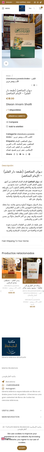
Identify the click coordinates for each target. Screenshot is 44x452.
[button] (9, 276)
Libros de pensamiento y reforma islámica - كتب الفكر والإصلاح (32, 293)
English (8, 438)
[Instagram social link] (34, 2)
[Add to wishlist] (18, 261)
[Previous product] (32, 85)
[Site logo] (22, 8)
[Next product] (36, 85)
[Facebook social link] (14, 154)
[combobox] (6, 438)
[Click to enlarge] (6, 63)
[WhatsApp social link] (37, 2)
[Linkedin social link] (23, 154)
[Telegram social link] (29, 154)
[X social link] (17, 154)
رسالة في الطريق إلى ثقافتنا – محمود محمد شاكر (32, 286)
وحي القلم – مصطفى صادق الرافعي (11, 281)
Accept (22, 448)
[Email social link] (20, 154)
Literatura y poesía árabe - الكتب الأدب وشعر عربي (21, 80)
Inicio (8, 76)
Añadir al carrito (17, 116)
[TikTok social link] (40, 2)
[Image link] (11, 346)
